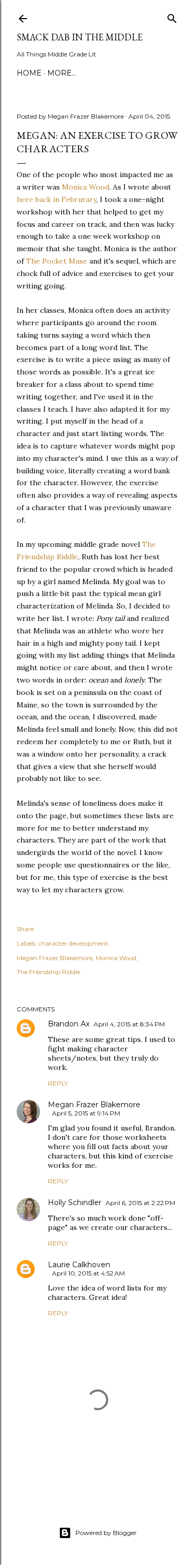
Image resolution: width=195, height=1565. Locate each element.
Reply (58, 1083)
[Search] (172, 16)
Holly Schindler (74, 1202)
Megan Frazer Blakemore (55, 958)
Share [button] (25, 929)
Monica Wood (85, 187)
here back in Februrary (56, 199)
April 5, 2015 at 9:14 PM (86, 1113)
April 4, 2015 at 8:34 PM (129, 1024)
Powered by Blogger (106, 1533)
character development (73, 943)
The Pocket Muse (56, 261)
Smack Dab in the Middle (79, 37)
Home (29, 73)
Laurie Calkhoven (79, 1264)
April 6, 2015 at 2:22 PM (140, 1203)
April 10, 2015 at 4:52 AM (88, 1273)
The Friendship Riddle (48, 972)
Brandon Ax (68, 1023)
